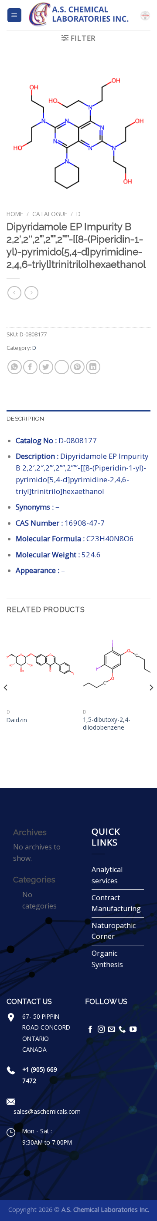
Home (15, 214)
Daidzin (17, 720)
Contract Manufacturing (116, 903)
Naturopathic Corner (114, 931)
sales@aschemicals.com (47, 1111)
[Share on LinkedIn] (93, 367)
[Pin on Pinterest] (77, 367)
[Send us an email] (111, 1029)
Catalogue (49, 214)
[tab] (78, 419)
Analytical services (107, 875)
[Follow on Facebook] (90, 1029)
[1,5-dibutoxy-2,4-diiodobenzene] (116, 664)
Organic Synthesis (107, 958)
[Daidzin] (40, 664)
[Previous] (6, 705)
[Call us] (122, 1029)
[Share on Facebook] (30, 367)
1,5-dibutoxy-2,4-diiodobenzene (106, 723)
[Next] (151, 705)
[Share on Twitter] (46, 367)
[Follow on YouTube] (133, 1029)
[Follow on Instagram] (101, 1029)
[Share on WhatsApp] (14, 367)
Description (25, 418)
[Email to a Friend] (62, 367)
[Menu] (14, 15)
